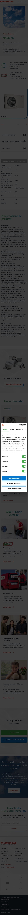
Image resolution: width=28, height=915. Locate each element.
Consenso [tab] (4, 429)
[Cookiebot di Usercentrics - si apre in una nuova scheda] (19, 425)
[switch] (24, 461)
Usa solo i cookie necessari (14, 488)
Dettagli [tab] (12, 429)
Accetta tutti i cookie (14, 478)
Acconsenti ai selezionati (14, 483)
